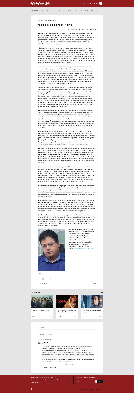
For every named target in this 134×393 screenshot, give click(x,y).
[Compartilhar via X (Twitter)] (43, 278)
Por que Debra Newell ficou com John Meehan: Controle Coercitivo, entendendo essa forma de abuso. (67, 311)
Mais (92, 10)
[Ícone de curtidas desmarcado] (43, 368)
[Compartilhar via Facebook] (39, 278)
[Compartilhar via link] (50, 278)
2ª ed (47, 10)
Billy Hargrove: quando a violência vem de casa (92, 311)
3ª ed (53, 10)
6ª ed (69, 10)
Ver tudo (101, 292)
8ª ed (80, 10)
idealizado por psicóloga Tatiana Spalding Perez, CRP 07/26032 (90, 389)
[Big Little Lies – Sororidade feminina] (42, 301)
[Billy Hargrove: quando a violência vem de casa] (92, 301)
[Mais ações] (95, 20)
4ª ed (58, 10)
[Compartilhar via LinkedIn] (46, 278)
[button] (95, 3)
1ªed (42, 10)
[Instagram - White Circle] (100, 3)
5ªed (64, 10)
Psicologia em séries (40, 3)
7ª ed (75, 10)
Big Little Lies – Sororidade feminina (41, 310)
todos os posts (34, 10)
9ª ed (86, 10)
